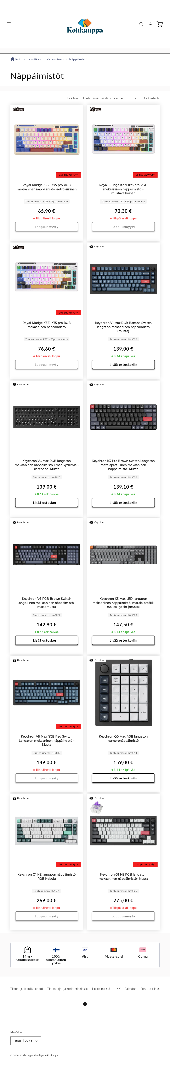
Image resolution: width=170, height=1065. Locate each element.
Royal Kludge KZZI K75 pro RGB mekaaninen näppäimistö (47, 325)
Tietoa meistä (101, 988)
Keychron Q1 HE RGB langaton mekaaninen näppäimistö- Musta (123, 877)
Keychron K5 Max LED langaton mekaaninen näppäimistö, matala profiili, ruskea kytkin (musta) (123, 603)
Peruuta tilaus (150, 988)
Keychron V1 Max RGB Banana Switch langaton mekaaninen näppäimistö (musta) (123, 327)
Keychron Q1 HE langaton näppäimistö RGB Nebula (46, 877)
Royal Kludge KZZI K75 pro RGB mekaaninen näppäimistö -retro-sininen (46, 187)
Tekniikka (34, 59)
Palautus (130, 988)
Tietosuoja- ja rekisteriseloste (67, 988)
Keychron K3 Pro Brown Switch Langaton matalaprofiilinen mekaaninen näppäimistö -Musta (123, 465)
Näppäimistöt (79, 59)
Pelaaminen (55, 59)
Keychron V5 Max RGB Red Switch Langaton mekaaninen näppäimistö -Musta (46, 740)
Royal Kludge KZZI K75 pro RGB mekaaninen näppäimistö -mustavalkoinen (123, 189)
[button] (8, 24)
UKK (117, 988)
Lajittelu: (73, 98)
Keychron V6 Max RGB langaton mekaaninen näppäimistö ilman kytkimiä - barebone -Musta (47, 465)
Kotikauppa (26, 1055)
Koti (18, 59)
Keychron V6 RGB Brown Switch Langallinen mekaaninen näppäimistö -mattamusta (46, 603)
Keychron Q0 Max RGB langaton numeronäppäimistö (123, 739)
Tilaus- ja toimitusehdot (26, 988)
